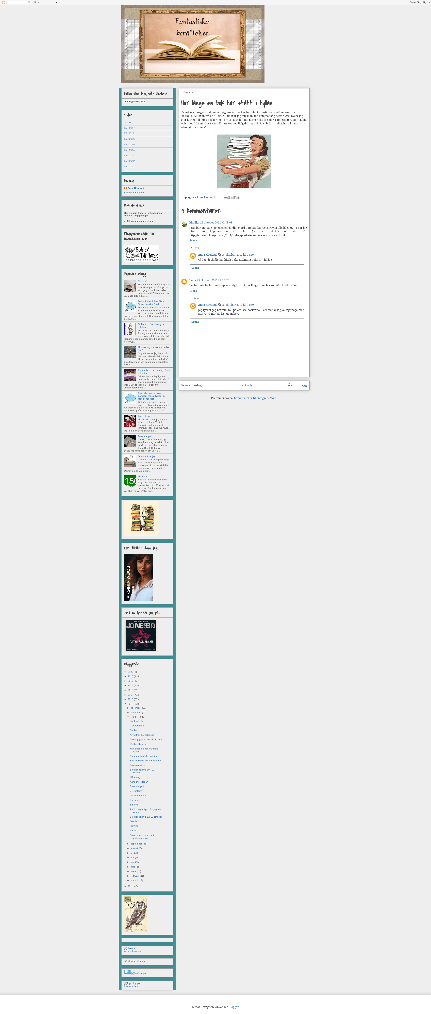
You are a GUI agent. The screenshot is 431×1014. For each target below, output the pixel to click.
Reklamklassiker (138, 744)
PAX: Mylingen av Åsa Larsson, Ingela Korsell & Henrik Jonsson (151, 396)
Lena (192, 280)
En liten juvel (136, 800)
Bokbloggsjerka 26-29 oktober (146, 739)
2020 (131, 671)
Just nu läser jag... (148, 456)
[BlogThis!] (228, 197)
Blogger (234, 1007)
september (137, 843)
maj (133, 862)
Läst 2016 (129, 139)
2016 (131, 685)
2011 (131, 886)
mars (134, 871)
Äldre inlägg (297, 385)
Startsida (246, 385)
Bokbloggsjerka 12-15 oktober (146, 816)
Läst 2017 (129, 128)
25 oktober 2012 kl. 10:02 (213, 280)
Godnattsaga (137, 725)
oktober (135, 717)
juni (133, 857)
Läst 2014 (129, 150)
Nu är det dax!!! (138, 795)
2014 (131, 694)
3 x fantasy (136, 791)
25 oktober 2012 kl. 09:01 (216, 222)
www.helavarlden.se (134, 951)
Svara (193, 240)
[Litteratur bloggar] (134, 961)
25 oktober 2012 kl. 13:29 (238, 254)
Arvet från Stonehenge (142, 735)
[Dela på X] (232, 197)
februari (135, 875)
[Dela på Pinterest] (238, 197)
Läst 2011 (129, 166)
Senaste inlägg (192, 385)
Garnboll (134, 821)
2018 (131, 676)
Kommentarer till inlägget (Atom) (255, 398)
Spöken (134, 730)
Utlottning (143, 476)
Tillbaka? (142, 281)
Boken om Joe (137, 765)
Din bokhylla (136, 721)
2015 (131, 690)
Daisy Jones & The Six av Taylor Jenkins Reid (151, 303)
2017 (131, 681)
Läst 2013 (129, 155)
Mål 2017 (129, 133)
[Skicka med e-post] (225, 197)
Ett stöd (134, 804)
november (136, 712)
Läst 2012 (129, 161)
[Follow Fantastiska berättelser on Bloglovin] (135, 102)
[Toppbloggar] (132, 983)
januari (135, 880)
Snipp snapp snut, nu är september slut (142, 836)
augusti (135, 848)
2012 (131, 704)
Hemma (134, 825)
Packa (133, 830)
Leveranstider (131, 986)
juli (132, 853)
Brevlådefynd (145, 436)
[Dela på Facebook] (235, 197)
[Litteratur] (130, 948)
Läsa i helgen (145, 416)
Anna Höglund (207, 254)
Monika (194, 222)
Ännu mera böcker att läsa (144, 756)
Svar (197, 248)
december (136, 707)
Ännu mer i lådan (139, 781)
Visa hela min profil (134, 192)
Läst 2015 (129, 144)
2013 (131, 699)
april (133, 866)
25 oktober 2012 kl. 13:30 (238, 304)
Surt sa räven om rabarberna (145, 760)
